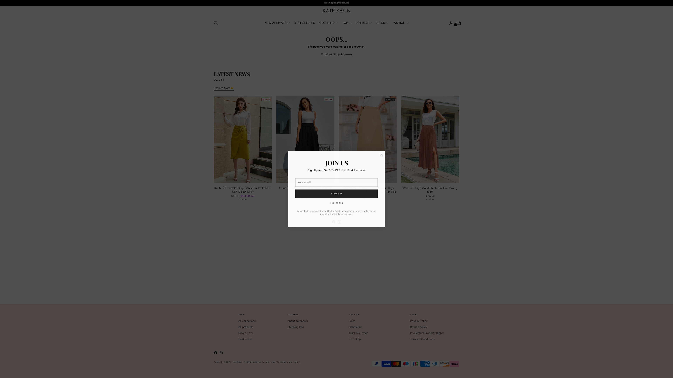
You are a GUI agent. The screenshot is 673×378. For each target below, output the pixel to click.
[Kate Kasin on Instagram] (339, 219)
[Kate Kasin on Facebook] (334, 219)
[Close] (380, 155)
